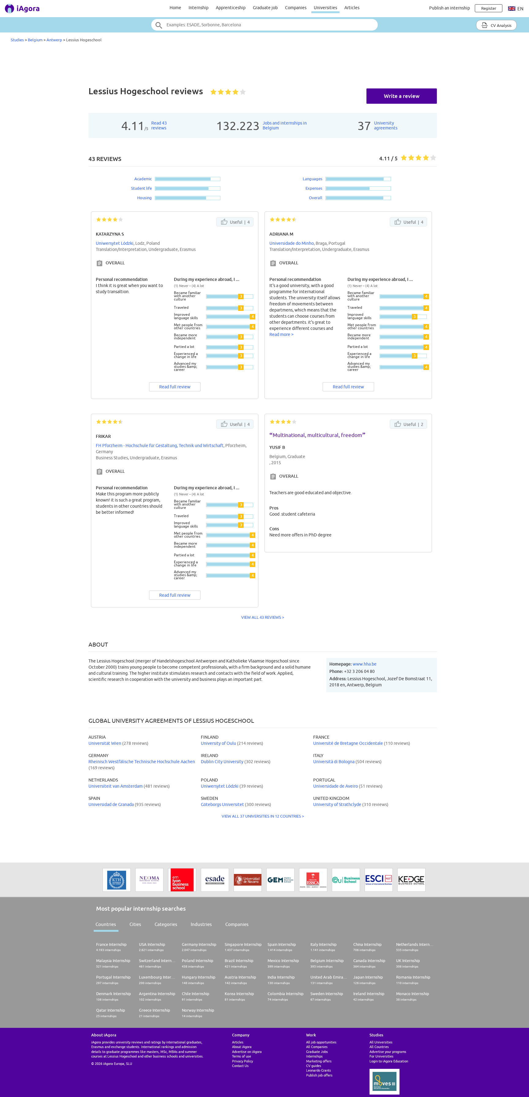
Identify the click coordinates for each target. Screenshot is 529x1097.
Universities (325, 7)
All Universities (381, 1042)
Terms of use (241, 1056)
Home (175, 7)
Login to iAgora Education (389, 1061)
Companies (295, 7)
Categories (166, 924)
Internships (314, 1056)
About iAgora (242, 1047)
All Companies (317, 1047)
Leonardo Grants (318, 1070)
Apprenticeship (231, 7)
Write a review (401, 96)
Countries (106, 924)
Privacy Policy (242, 1061)
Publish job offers (319, 1075)
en (519, 8)
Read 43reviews (159, 125)
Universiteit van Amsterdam (115, 786)
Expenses (314, 188)
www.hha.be (365, 664)
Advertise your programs (388, 1052)
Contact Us (240, 1066)
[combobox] (264, 25)
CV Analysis (501, 25)
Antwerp (54, 39)
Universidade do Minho (291, 243)
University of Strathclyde (337, 804)
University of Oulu (218, 743)
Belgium (35, 39)
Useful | (239, 222)
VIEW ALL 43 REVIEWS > (262, 617)
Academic (143, 178)
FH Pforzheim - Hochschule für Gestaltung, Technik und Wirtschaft (159, 445)
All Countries (379, 1047)
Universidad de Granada (111, 804)
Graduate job (265, 7)
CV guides (313, 1066)
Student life (141, 188)
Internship (198, 7)
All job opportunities (321, 1042)
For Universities (381, 1056)
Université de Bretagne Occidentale (348, 743)
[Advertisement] (264, 65)
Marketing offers (319, 1061)
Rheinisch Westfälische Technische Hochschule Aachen (141, 761)
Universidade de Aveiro (335, 786)
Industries (201, 924)
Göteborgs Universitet (222, 804)
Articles (351, 7)
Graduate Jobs (317, 1052)
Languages (312, 178)
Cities (135, 924)
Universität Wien (104, 743)
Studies (17, 39)
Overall (315, 197)
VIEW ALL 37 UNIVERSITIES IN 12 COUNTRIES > (263, 816)
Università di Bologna (334, 761)
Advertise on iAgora (247, 1052)
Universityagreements (385, 125)
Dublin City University (222, 761)
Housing (144, 197)
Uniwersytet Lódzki (114, 243)
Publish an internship (449, 8)
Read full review (174, 386)
